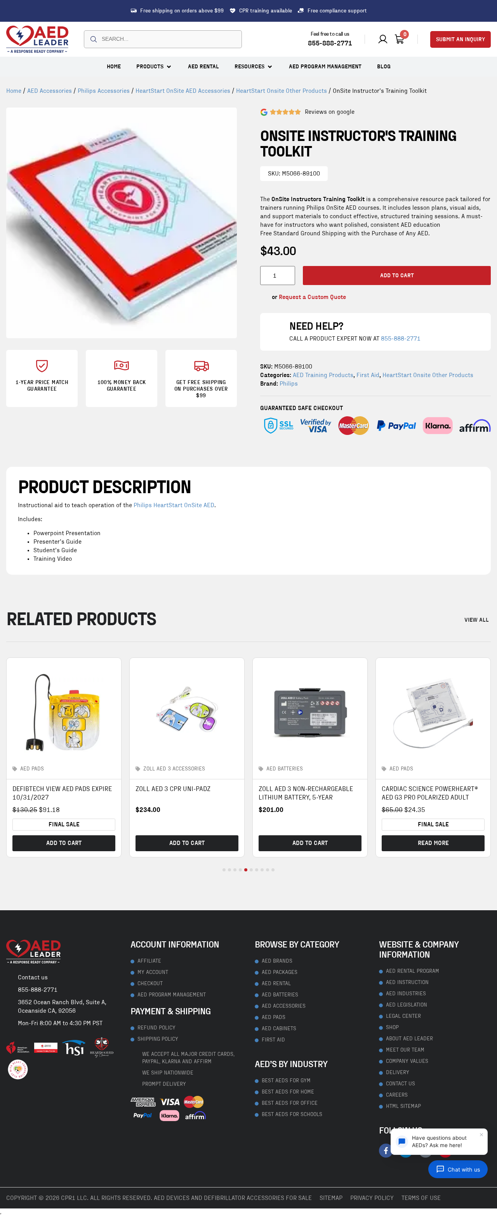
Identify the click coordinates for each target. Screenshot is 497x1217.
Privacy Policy (372, 1198)
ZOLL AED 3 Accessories (174, 769)
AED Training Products (323, 375)
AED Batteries (284, 769)
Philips (289, 384)
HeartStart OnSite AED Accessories (183, 91)
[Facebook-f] (386, 1151)
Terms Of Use (421, 1198)
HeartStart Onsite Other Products (281, 91)
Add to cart (397, 275)
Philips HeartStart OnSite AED (174, 505)
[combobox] (163, 39)
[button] (154, 66)
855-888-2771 (330, 43)
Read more (433, 843)
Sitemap (331, 1198)
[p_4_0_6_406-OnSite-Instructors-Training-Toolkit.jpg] (121, 223)
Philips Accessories (104, 91)
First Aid (367, 375)
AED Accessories (49, 91)
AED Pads (32, 769)
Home (13, 91)
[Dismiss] (481, 1134)
